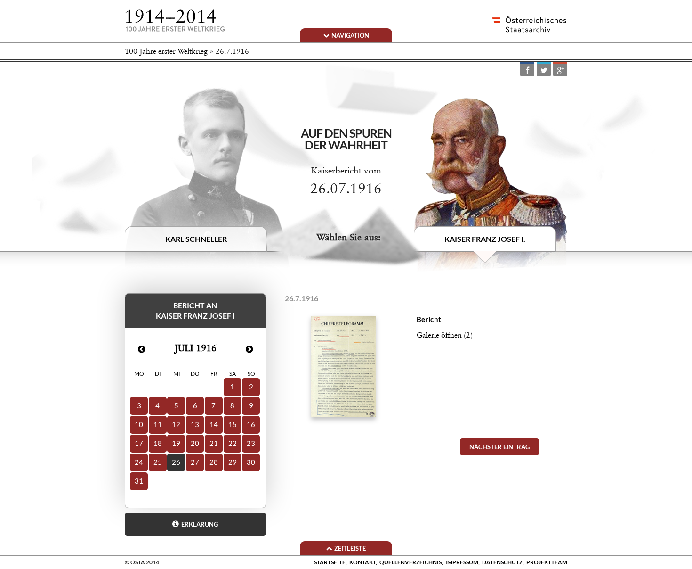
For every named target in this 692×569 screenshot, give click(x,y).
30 (251, 462)
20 (195, 443)
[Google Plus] (560, 70)
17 (139, 443)
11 (157, 424)
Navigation (350, 35)
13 (195, 424)
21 (213, 443)
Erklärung (199, 524)
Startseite (330, 562)
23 (251, 443)
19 (176, 443)
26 (176, 462)
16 (251, 424)
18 (157, 443)
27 (195, 462)
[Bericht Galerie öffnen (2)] (412, 431)
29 (232, 462)
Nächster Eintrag (499, 447)
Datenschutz (502, 562)
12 (176, 424)
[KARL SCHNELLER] (207, 178)
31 (139, 481)
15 (232, 424)
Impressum (461, 562)
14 (213, 424)
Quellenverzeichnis (410, 562)
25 (157, 462)
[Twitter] (544, 70)
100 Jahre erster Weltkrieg (166, 51)
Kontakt (362, 562)
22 (232, 443)
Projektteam (546, 562)
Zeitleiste (350, 548)
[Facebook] (527, 70)
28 (213, 462)
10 (139, 424)
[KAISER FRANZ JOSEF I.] (490, 184)
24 (139, 462)
